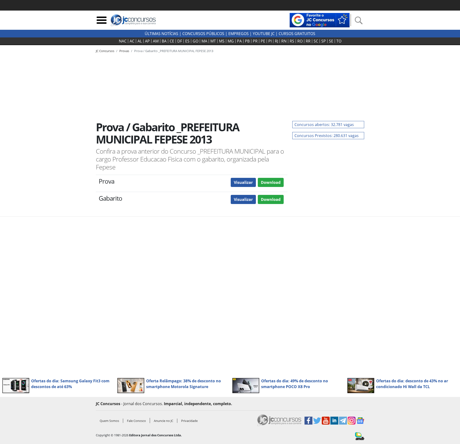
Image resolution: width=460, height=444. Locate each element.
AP (147, 41)
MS (221, 41)
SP (323, 41)
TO (338, 41)
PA (239, 41)
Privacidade (189, 421)
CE (172, 41)
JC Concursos (105, 51)
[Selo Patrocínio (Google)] (320, 19)
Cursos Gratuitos (297, 33)
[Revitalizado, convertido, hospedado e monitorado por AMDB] (359, 435)
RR (308, 41)
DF (179, 41)
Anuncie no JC (163, 421)
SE (331, 41)
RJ (276, 41)
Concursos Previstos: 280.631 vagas (326, 135)
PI (270, 41)
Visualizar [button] (243, 182)
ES (187, 41)
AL (140, 41)
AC (132, 41)
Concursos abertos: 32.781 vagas (324, 124)
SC (316, 41)
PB (247, 41)
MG (231, 41)
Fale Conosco (136, 421)
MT (213, 41)
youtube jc (264, 33)
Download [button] (271, 182)
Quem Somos (109, 421)
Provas (124, 51)
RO (300, 41)
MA (204, 41)
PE (263, 41)
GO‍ (195, 41)
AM (156, 41)
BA (164, 41)
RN (284, 41)
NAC (122, 41)
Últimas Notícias (161, 33)
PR (255, 41)
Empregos (238, 33)
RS (292, 41)
